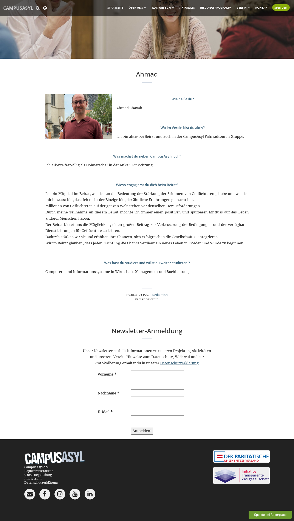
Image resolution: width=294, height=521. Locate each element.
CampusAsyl (18, 8)
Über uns (136, 7)
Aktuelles (187, 7)
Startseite (115, 7)
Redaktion (160, 295)
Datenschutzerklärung (179, 363)
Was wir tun (161, 7)
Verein (242, 7)
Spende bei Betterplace (270, 514)
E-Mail (105, 412)
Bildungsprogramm (215, 7)
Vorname (107, 374)
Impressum (33, 479)
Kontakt (262, 7)
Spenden (281, 7)
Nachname (108, 393)
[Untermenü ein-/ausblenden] (145, 7)
